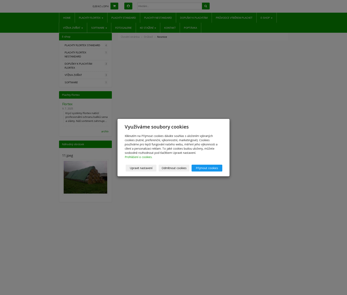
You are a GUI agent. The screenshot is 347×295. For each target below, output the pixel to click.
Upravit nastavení (141, 168)
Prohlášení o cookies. (138, 157)
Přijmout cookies (207, 168)
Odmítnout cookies (174, 168)
